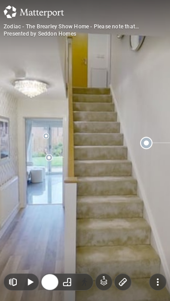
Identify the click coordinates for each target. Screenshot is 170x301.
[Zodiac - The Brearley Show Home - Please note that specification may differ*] (85, 150)
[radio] (49, 282)
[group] (67, 282)
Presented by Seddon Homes (40, 34)
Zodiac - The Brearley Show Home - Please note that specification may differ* (69, 26)
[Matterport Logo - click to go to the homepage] (34, 12)
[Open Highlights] (13, 282)
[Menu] (157, 282)
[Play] (30, 282)
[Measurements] (122, 282)
